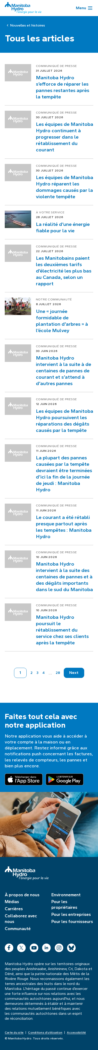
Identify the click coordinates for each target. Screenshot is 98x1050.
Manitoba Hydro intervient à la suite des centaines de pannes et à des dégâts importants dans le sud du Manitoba (64, 576)
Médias (12, 901)
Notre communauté (54, 299)
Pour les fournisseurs (72, 921)
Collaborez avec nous (21, 919)
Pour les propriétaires (64, 904)
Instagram (59, 946)
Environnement (66, 894)
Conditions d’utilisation (45, 1032)
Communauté (18, 928)
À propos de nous (22, 894)
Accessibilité (76, 1032)
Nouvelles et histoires (27, 25)
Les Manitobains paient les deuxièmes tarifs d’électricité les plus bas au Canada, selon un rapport (63, 270)
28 (58, 673)
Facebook (9, 946)
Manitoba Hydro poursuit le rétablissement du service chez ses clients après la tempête (62, 630)
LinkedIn (46, 946)
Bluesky (71, 946)
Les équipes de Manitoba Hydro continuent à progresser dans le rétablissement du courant (64, 137)
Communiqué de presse (56, 66)
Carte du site (14, 1032)
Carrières (14, 908)
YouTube (34, 946)
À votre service (50, 212)
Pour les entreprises (71, 914)
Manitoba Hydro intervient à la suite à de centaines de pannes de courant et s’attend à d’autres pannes (63, 370)
